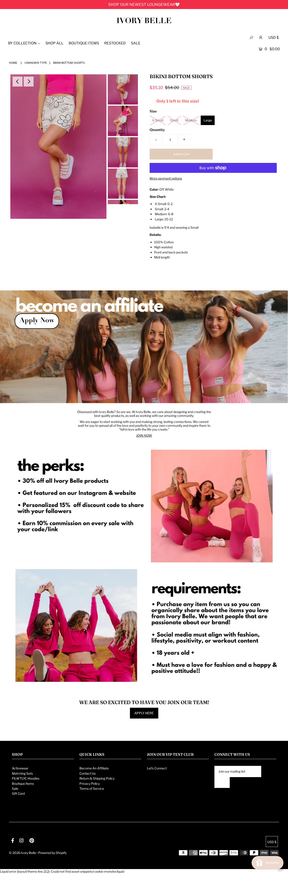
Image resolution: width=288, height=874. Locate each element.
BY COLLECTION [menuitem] (22, 43)
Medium (191, 120)
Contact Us (87, 773)
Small (174, 120)
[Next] (29, 82)
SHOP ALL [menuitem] (54, 43)
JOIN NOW (144, 435)
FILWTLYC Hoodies (25, 778)
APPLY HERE (144, 713)
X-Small (157, 120)
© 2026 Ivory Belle (22, 853)
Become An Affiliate (94, 768)
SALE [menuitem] (135, 43)
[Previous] (17, 82)
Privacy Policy (89, 783)
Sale (15, 788)
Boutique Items (23, 783)
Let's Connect (157, 768)
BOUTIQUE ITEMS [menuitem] (84, 43)
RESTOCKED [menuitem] (115, 43)
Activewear (20, 768)
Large (208, 120)
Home (13, 62)
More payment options (166, 178)
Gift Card (18, 793)
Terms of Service (91, 788)
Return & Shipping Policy (97, 778)
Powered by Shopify (52, 853)
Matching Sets (22, 773)
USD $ (273, 37)
